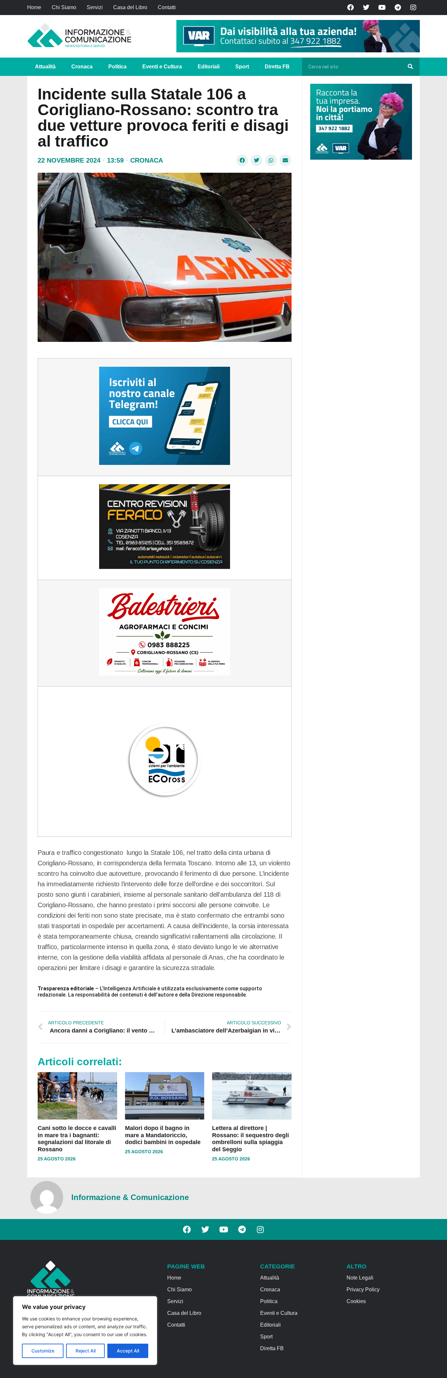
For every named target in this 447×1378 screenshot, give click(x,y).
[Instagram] (413, 7)
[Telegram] (397, 7)
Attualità (45, 66)
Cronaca (82, 66)
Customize (42, 1350)
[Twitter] (366, 7)
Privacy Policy (363, 1289)
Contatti (167, 7)
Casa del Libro (130, 7)
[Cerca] (410, 67)
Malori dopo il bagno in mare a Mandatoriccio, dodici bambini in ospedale (163, 1135)
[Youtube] (381, 7)
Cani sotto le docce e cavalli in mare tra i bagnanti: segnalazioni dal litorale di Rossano (77, 1139)
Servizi (95, 7)
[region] (85, 1330)
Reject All (86, 1350)
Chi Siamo (64, 7)
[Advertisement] (359, 266)
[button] (242, 160)
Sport (242, 66)
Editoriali (209, 66)
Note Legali (360, 1278)
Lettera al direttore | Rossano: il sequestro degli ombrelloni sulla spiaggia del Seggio (250, 1139)
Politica (117, 66)
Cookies (356, 1301)
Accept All (128, 1350)
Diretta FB (277, 66)
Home (34, 7)
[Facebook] (350, 7)
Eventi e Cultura (162, 66)
